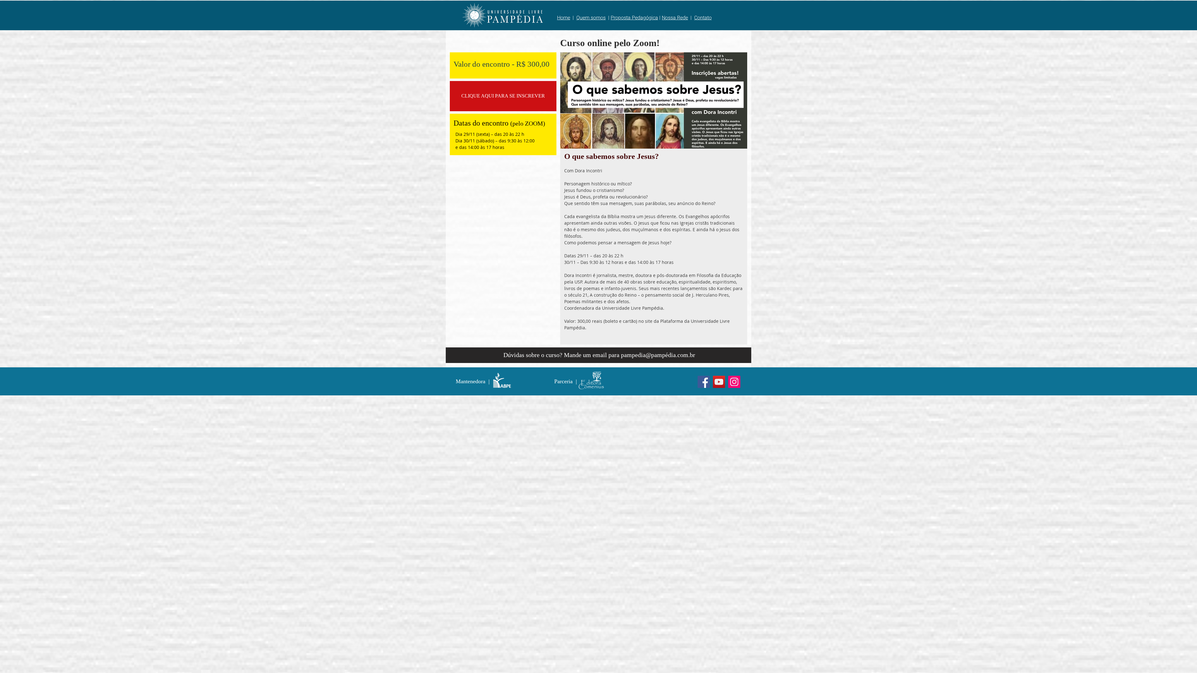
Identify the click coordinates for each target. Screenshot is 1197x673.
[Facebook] (704, 382)
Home (563, 17)
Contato (703, 17)
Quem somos (591, 17)
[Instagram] (734, 382)
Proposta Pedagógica (634, 17)
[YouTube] (719, 382)
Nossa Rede (675, 17)
